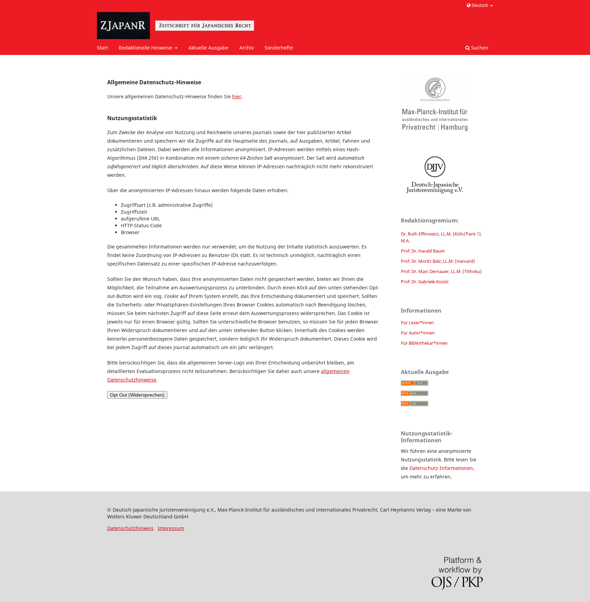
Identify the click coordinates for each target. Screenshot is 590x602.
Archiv (246, 47)
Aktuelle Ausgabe (208, 47)
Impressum (171, 528)
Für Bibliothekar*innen (424, 343)
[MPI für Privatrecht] (442, 103)
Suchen (479, 47)
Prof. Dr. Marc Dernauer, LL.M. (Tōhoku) (441, 271)
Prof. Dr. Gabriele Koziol (424, 281)
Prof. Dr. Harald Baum (423, 251)
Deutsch (479, 5)
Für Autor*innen (418, 333)
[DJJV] (442, 175)
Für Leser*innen (417, 322)
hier (236, 96)
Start (102, 47)
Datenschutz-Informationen (441, 468)
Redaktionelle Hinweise (146, 47)
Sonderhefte (279, 47)
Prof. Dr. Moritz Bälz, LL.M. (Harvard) (438, 261)
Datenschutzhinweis (130, 528)
